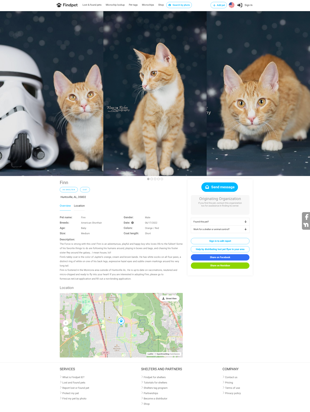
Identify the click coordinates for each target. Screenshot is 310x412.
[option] (51, 93)
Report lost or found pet (75, 387)
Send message (222, 187)
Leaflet (150, 354)
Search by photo (181, 5)
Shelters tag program (156, 387)
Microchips (148, 4)
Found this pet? (201, 221)
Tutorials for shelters (155, 382)
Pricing (229, 382)
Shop (161, 4)
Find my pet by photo (74, 398)
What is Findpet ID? (73, 377)
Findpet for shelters (155, 377)
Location (79, 205)
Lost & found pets (92, 4)
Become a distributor (155, 398)
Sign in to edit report (220, 241)
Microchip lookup (115, 4)
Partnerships (151, 393)
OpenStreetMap (163, 354)
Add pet (220, 5)
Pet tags (133, 4)
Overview (65, 205)
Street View (171, 298)
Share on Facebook (220, 257)
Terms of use (232, 387)
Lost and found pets (73, 382)
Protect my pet (70, 393)
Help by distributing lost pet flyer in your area (220, 249)
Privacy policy (233, 393)
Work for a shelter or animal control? (211, 229)
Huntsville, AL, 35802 (73, 197)
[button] (119, 318)
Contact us (231, 377)
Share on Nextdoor (220, 265)
